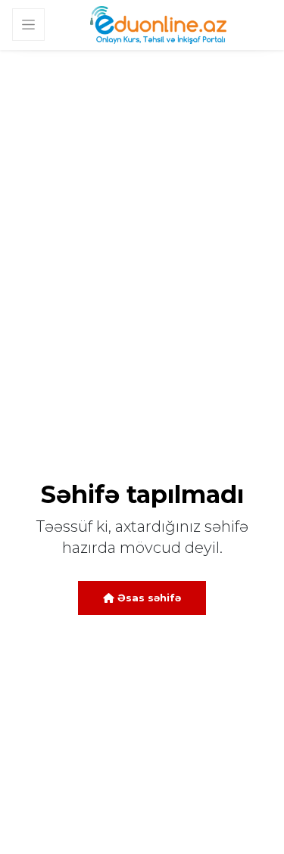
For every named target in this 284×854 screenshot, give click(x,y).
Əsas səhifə (147, 598)
